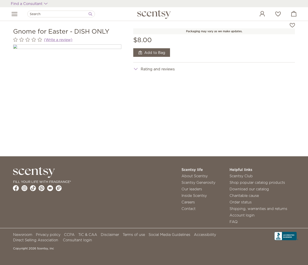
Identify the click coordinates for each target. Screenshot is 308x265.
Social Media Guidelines (169, 234)
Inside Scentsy (194, 195)
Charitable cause (244, 195)
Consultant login (77, 239)
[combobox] (61, 14)
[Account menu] (258, 14)
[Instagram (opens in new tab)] (24, 188)
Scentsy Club (241, 175)
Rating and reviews (158, 69)
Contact (188, 208)
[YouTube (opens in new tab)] (50, 188)
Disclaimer (110, 234)
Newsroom (22, 234)
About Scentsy (195, 175)
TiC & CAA (87, 234)
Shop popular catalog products (257, 182)
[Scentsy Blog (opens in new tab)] (58, 188)
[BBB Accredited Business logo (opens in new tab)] (286, 235)
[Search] (90, 14)
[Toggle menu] (14, 14)
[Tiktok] (33, 188)
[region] (67, 98)
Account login (242, 215)
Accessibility (205, 234)
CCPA (69, 234)
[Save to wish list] (292, 25)
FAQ (234, 221)
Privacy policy (48, 234)
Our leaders (192, 189)
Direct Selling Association (35, 239)
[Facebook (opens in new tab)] (16, 188)
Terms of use (134, 234)
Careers (188, 202)
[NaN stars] (27, 40)
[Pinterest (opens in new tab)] (41, 188)
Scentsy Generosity (198, 182)
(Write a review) (58, 39)
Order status (241, 202)
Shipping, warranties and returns (258, 208)
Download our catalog (249, 189)
